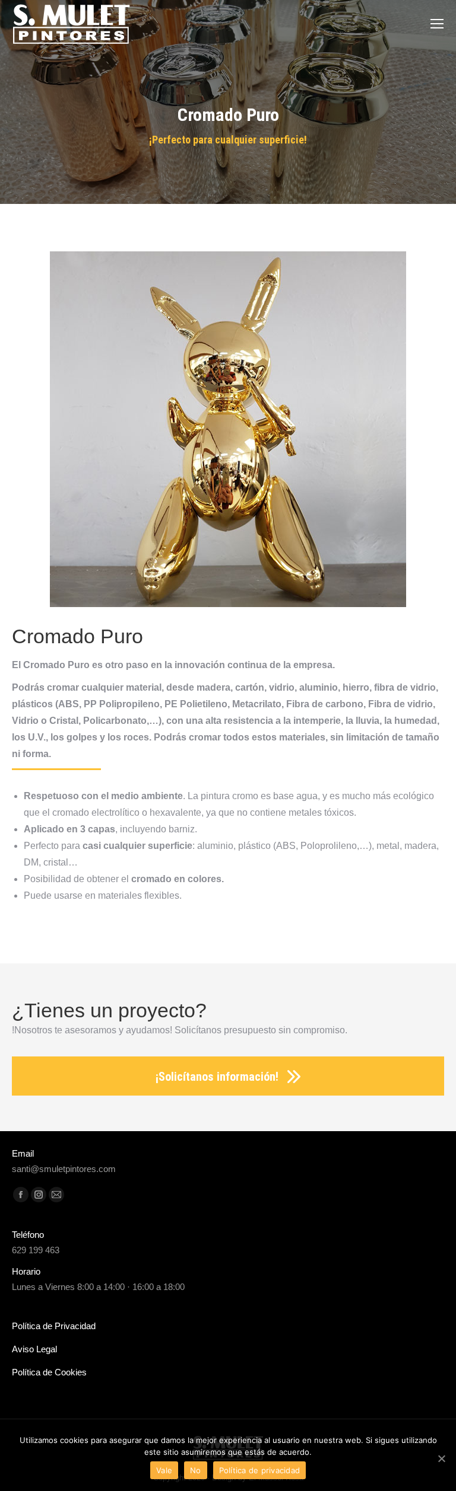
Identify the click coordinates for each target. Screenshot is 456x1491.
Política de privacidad (259, 1470)
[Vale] (441, 1458)
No (195, 1470)
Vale (164, 1470)
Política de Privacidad (54, 1326)
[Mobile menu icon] (437, 24)
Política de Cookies (49, 1372)
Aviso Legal (34, 1349)
